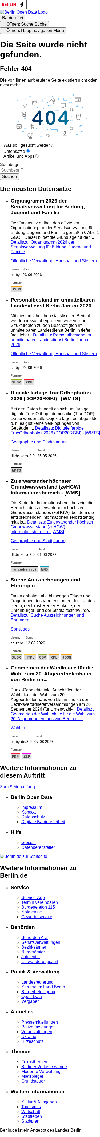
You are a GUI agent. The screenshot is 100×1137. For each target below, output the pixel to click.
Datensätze (14, 151)
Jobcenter (30, 956)
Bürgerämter (33, 952)
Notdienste (31, 912)
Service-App (33, 897)
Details (51, 247)
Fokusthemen (34, 1062)
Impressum (31, 807)
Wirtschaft (30, 1111)
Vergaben (30, 1001)
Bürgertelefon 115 (38, 907)
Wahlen (18, 728)
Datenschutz (33, 817)
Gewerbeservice (36, 916)
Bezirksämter (33, 947)
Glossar (28, 842)
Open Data (31, 996)
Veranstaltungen (36, 1031)
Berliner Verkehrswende (44, 1066)
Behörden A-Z (34, 937)
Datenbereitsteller (38, 847)
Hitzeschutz (32, 1041)
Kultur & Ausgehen (39, 1102)
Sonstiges (20, 629)
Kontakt (28, 812)
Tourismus (31, 1106)
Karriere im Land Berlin (43, 987)
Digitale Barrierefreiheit (43, 821)
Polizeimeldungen (38, 1027)
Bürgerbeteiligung (38, 991)
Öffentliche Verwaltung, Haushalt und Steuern (54, 261)
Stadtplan (30, 1121)
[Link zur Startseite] (24, 12)
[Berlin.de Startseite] (23, 856)
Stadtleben (31, 1116)
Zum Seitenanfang (17, 787)
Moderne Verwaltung (41, 1071)
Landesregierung (37, 982)
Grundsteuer (33, 1081)
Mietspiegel (32, 1076)
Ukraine (28, 1036)
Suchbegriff (11, 164)
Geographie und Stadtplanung (39, 442)
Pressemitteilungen (39, 1022)
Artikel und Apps (18, 156)
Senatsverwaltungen (40, 942)
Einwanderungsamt (39, 961)
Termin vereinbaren (39, 902)
